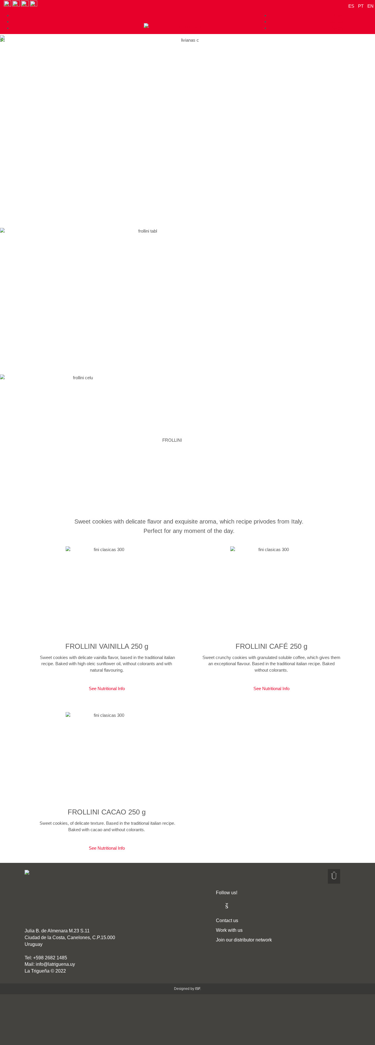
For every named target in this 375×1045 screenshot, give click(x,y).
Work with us (229, 930)
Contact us (227, 920)
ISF (197, 989)
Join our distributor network (244, 939)
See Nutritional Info (107, 688)
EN (370, 6)
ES (351, 6)
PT (361, 6)
